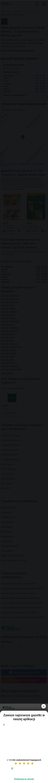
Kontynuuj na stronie (24, 779)
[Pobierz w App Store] (24, 771)
